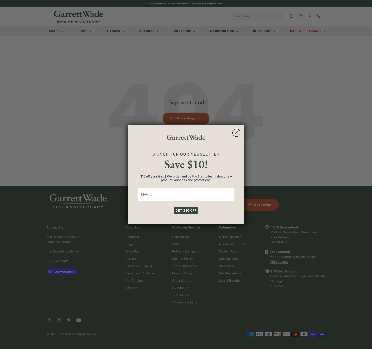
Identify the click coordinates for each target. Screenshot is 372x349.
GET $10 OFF (186, 210)
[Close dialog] (236, 133)
